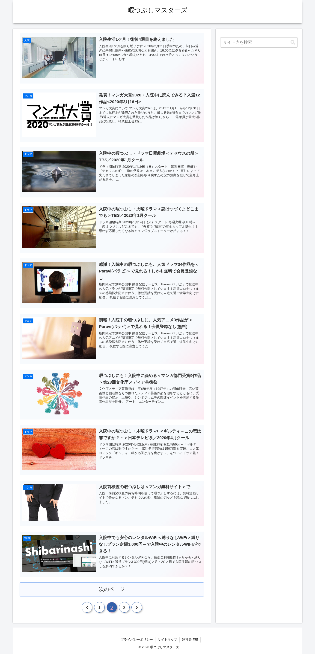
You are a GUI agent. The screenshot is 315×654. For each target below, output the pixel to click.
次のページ (112, 589)
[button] (293, 42)
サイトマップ (167, 639)
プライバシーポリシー (137, 639)
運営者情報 (190, 639)
